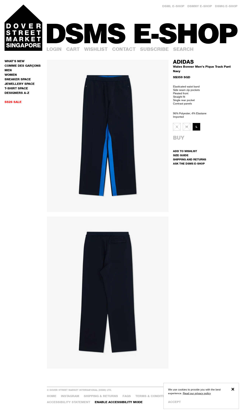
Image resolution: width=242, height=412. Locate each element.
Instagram (70, 396)
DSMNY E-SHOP (199, 6)
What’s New (14, 61)
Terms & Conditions (152, 396)
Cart (73, 49)
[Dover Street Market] (23, 28)
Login (54, 49)
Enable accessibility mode (119, 402)
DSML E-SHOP (173, 6)
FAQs (127, 396)
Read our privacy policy (197, 393)
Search (183, 49)
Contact (124, 49)
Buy (178, 137)
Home (51, 396)
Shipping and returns (189, 159)
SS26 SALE (13, 102)
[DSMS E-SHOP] (142, 33)
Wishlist (96, 49)
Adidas (183, 62)
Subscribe (154, 49)
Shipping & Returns (101, 396)
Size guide (180, 155)
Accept (174, 402)
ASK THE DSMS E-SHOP (189, 163)
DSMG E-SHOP (226, 6)
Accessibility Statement (68, 402)
